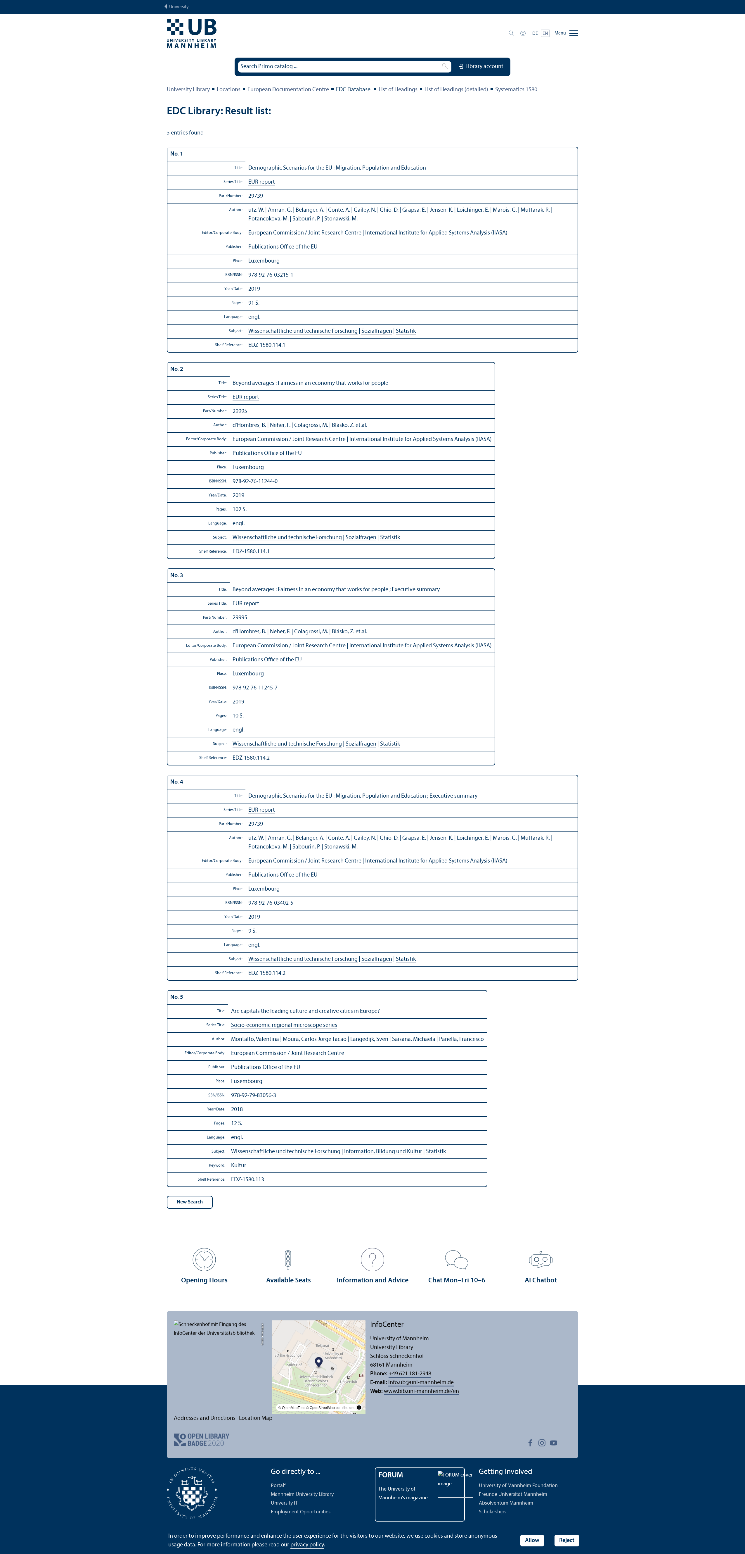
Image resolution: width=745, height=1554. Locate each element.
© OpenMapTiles (291, 1407)
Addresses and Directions (204, 1418)
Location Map (255, 1418)
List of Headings (398, 90)
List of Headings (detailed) (456, 90)
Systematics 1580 (516, 90)
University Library (188, 90)
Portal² (278, 1486)
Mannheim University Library (302, 1494)
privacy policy (307, 1545)
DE (535, 33)
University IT (284, 1503)
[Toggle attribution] (359, 1407)
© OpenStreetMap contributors (330, 1407)
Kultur (238, 1166)
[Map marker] (319, 1363)
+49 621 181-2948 (410, 1374)
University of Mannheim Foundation (518, 1486)
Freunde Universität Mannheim (513, 1494)
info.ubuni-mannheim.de (421, 1383)
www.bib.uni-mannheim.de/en (421, 1391)
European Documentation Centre (288, 90)
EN (545, 33)
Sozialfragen (376, 331)
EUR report (261, 182)
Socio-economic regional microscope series (284, 1025)
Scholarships (492, 1512)
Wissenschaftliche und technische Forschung (303, 331)
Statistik (406, 331)
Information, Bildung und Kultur (383, 1152)
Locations (228, 90)
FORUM (390, 1475)
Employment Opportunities (300, 1512)
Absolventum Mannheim (506, 1503)
